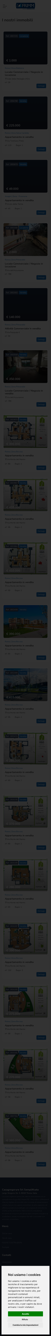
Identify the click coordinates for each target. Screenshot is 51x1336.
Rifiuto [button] (25, 1319)
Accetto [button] (25, 1314)
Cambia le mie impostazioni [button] (25, 1325)
